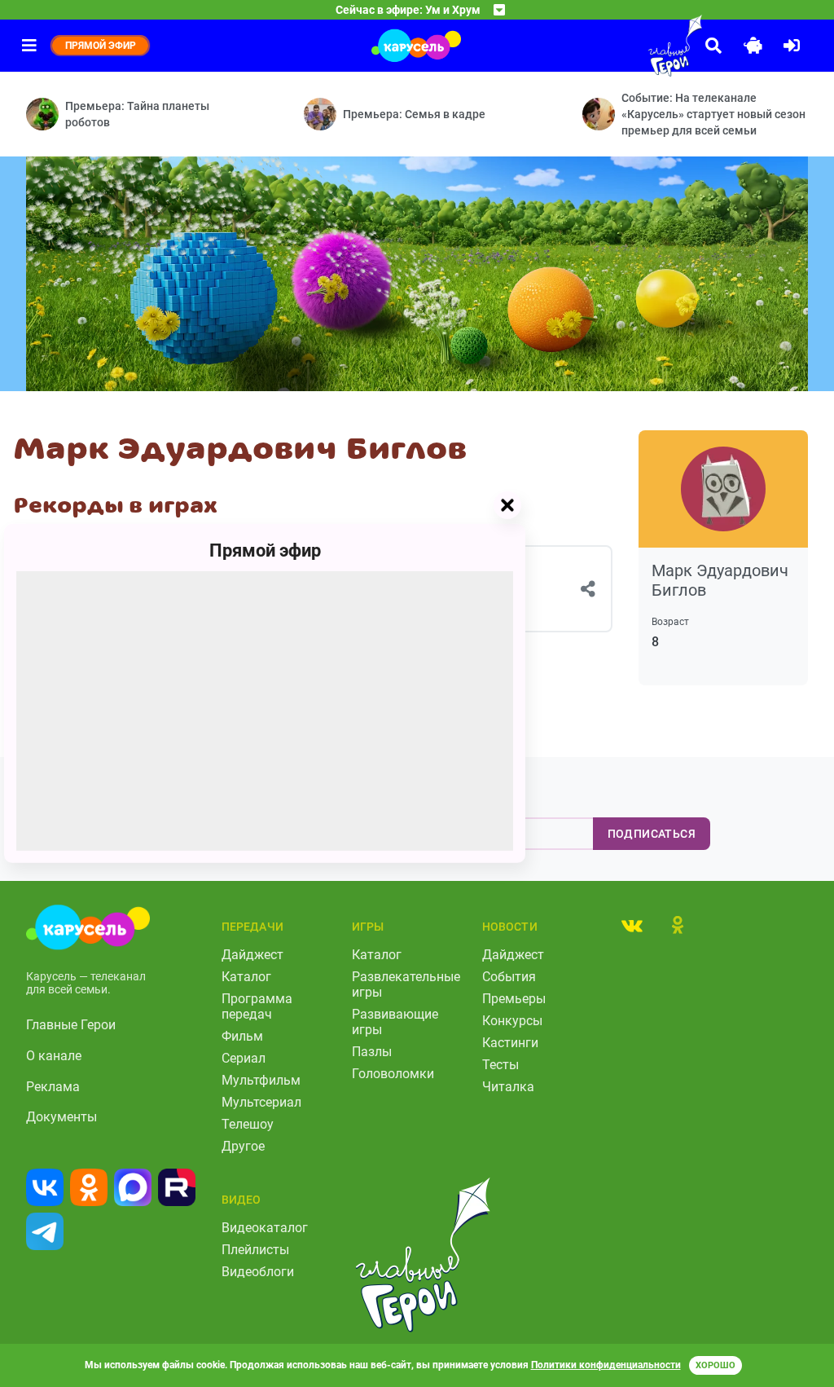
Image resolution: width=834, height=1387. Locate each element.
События (509, 976)
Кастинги (510, 1042)
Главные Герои (71, 1025)
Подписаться (652, 833)
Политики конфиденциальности (606, 1365)
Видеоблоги (258, 1271)
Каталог (246, 976)
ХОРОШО (715, 1365)
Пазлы (372, 1051)
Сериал (244, 1058)
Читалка (508, 1086)
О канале (53, 1055)
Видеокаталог (265, 1227)
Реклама (53, 1086)
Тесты (500, 1064)
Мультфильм (261, 1080)
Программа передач (257, 1006)
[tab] (632, 924)
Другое (243, 1146)
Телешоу (248, 1124)
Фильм (242, 1036)
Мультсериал (261, 1102)
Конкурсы (512, 1020)
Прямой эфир (265, 550)
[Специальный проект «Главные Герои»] (638, 45)
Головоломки (393, 1073)
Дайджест (252, 954)
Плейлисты (255, 1249)
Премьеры (514, 998)
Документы (61, 1117)
